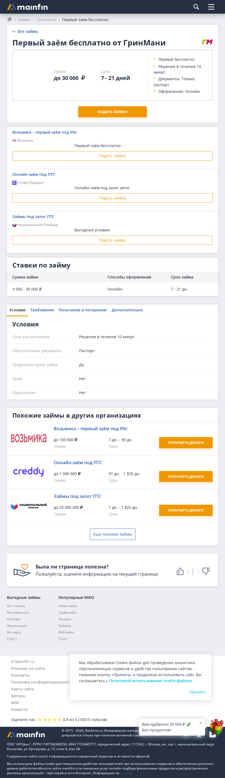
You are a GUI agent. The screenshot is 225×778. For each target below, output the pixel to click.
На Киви (14, 619)
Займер (64, 625)
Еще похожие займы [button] (112, 534)
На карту (14, 632)
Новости (19, 709)
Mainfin (31, 734)
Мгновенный (18, 612)
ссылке (125, 773)
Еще (11, 638)
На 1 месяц (16, 606)
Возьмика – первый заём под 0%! (44, 132)
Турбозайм (67, 612)
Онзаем (64, 619)
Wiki (15, 702)
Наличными (17, 625)
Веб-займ (66, 632)
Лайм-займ (67, 606)
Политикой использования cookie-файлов (150, 680)
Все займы (28, 31)
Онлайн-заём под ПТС (33, 174)
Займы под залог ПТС (33, 216)
